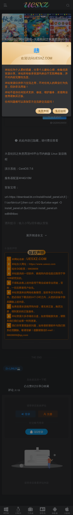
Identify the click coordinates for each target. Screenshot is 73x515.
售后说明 (60, 111)
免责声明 (43, 111)
